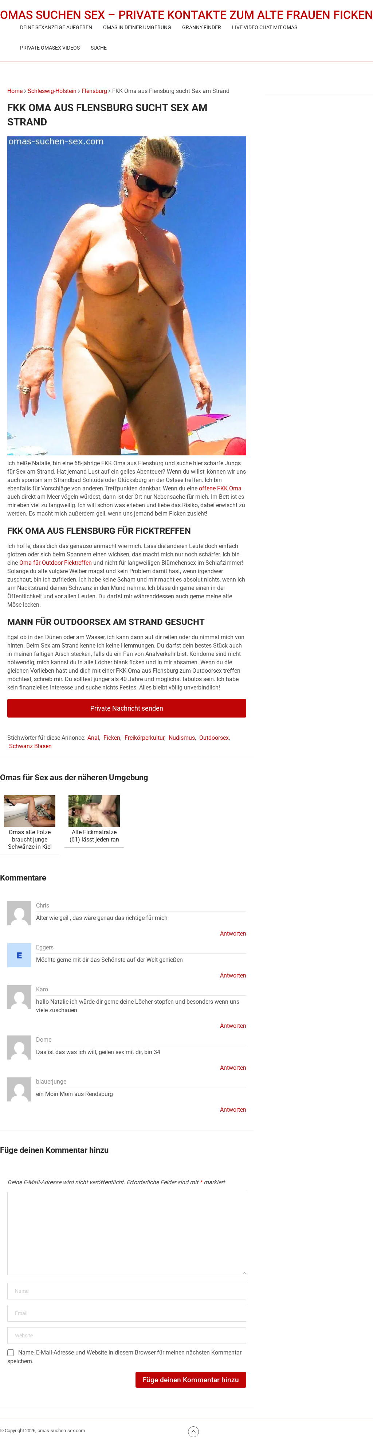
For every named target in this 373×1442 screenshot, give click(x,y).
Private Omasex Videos (50, 48)
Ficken (111, 737)
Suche (99, 48)
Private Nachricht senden (126, 708)
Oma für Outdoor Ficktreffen (55, 562)
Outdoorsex (214, 737)
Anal (93, 737)
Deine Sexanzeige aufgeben (56, 27)
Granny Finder (201, 27)
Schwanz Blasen (30, 746)
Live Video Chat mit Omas (264, 27)
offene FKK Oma (220, 488)
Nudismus (182, 737)
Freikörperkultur (144, 737)
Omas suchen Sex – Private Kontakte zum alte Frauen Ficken (186, 15)
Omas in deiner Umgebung (137, 27)
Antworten (233, 933)
